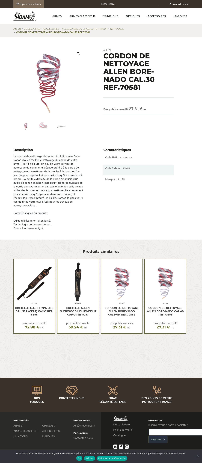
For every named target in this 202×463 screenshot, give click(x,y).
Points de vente (180, 4)
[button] (78, 53)
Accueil (17, 28)
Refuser (90, 458)
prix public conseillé (34, 325)
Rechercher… (108, 3)
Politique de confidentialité (112, 458)
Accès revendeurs (84, 425)
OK (79, 458)
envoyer (156, 439)
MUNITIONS (110, 16)
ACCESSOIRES (157, 16)
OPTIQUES (133, 16)
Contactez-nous (83, 437)
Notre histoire (121, 424)
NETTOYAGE (117, 28)
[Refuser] (198, 456)
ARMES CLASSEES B (82, 16)
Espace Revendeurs (30, 4)
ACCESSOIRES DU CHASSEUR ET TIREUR (84, 28)
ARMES (57, 16)
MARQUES (180, 16)
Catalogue (119, 435)
